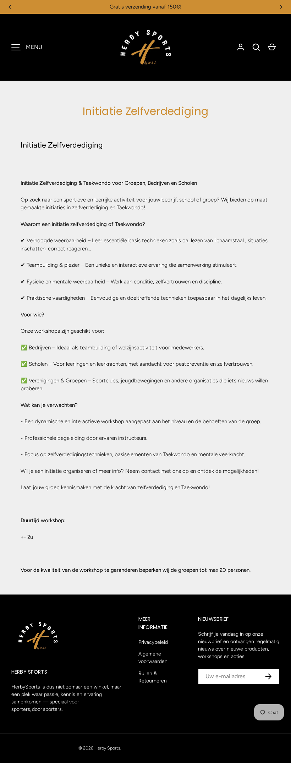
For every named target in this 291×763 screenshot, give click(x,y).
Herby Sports (107, 748)
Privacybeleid (153, 642)
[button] (256, 47)
